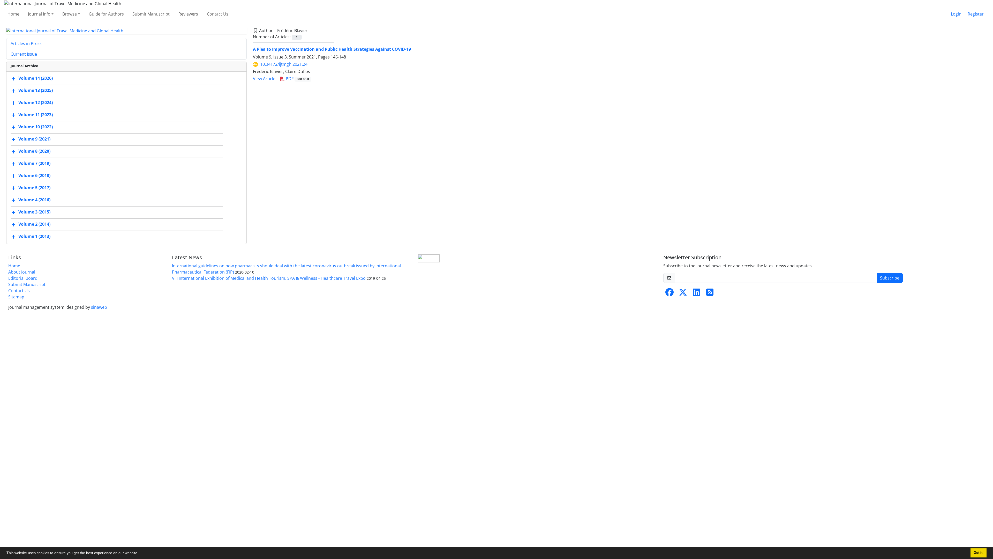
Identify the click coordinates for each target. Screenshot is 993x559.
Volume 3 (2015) (34, 212)
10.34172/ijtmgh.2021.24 (283, 64)
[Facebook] (669, 294)
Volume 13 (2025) (35, 90)
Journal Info (39, 14)
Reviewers (188, 14)
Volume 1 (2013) (34, 236)
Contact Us (217, 14)
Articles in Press (26, 43)
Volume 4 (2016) (34, 200)
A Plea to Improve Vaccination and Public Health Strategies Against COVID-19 (332, 49)
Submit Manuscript (151, 14)
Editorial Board (22, 278)
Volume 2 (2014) (34, 224)
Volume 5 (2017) (34, 188)
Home (13, 14)
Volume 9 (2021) (34, 139)
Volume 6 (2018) (34, 176)
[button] (140, 553)
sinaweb (99, 307)
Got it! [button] (978, 553)
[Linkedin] (696, 294)
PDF (297, 79)
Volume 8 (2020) (34, 151)
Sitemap (16, 297)
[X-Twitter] (683, 294)
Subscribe (889, 278)
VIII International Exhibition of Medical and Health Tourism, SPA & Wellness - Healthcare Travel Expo (269, 278)
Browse (69, 14)
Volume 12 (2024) (35, 103)
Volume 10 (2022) (35, 127)
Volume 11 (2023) (35, 115)
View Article (264, 79)
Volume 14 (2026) (35, 78)
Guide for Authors (106, 14)
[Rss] (710, 294)
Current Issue (24, 54)
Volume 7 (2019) (34, 163)
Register (976, 14)
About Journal (21, 272)
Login (956, 14)
